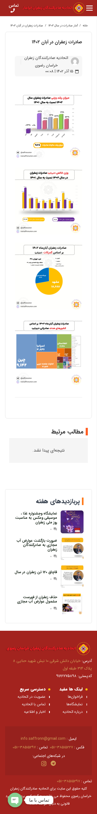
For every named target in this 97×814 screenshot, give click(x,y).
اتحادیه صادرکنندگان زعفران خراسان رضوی (46, 62)
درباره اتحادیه (73, 712)
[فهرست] (89, 8)
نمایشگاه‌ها (74, 704)
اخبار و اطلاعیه (35, 712)
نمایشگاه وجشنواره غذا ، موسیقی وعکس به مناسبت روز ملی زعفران (36, 518)
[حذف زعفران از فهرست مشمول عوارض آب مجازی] (72, 603)
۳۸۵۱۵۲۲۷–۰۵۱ (61, 747)
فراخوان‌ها (75, 697)
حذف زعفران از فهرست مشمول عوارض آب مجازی (37, 599)
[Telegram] (53, 763)
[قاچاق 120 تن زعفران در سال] (72, 576)
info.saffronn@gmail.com (43, 739)
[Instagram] (43, 764)
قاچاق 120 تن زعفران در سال (36, 572)
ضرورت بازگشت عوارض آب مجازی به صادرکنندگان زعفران (37, 545)
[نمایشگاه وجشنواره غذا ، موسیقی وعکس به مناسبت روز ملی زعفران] (72, 521)
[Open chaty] (15, 800)
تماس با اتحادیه (34, 704)
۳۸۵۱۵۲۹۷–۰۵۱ (24, 747)
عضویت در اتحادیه (32, 697)
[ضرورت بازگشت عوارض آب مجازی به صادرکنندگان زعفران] (72, 549)
